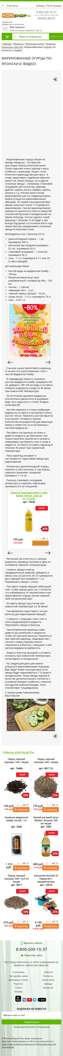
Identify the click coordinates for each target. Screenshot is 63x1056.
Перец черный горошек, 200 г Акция (46, 760)
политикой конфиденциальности (18, 1044)
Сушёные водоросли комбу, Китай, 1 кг (16, 819)
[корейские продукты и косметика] (3, 11)
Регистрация (54, 5)
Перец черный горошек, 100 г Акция (16, 760)
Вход (41, 5)
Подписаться (31, 1022)
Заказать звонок (46, 17)
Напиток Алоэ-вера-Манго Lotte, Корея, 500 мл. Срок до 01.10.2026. (29, 495)
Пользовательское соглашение (31, 1026)
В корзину (40, 543)
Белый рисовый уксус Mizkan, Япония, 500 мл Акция (45, 820)
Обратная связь (33, 955)
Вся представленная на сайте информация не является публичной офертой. (31, 963)
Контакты (12, 5)
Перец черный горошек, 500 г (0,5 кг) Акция (16, 878)
